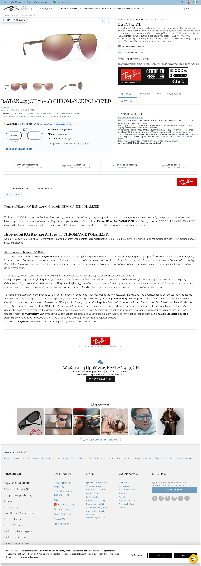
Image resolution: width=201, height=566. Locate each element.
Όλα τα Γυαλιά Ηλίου (164, 458)
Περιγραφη (127, 94)
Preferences (136, 555)
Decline (161, 555)
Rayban (7, 458)
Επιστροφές (61, 524)
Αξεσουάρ (13, 194)
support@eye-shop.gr (18, 495)
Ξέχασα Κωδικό (126, 504)
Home (7, 15)
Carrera (35, 458)
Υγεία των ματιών (94, 486)
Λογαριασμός (125, 486)
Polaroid (46, 458)
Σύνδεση (123, 482)
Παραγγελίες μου (127, 500)
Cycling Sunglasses (95, 493)
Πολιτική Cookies (15, 537)
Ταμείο (122, 507)
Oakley (17, 458)
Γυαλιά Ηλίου (13, 519)
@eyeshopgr (102, 404)
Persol (26, 458)
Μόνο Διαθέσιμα (21, 188)
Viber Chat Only (15, 489)
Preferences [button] (35, 557)
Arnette (56, 458)
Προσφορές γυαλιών (96, 504)
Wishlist (122, 497)
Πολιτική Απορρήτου (18, 531)
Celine (119, 458)
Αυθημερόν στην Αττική (37, 2)
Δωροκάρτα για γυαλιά (97, 507)
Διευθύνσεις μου (127, 489)
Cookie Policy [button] (90, 554)
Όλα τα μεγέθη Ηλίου (96, 517)
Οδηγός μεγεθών (44, 124)
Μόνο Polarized (45, 188)
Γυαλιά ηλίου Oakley (95, 500)
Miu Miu (82, 458)
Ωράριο (9, 501)
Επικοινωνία (12, 507)
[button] (48, 8)
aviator (145, 123)
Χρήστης (123, 493)
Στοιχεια (145, 94)
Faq (56, 499)
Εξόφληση (127, 101)
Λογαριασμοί (62, 514)
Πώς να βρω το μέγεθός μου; (18, 149)
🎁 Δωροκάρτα (63, 504)
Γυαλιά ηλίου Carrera (96, 489)
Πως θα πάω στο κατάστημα (64, 492)
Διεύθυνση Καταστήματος (21, 513)
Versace (128, 458)
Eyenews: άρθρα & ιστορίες (99, 482)
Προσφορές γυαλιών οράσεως (96, 512)
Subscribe (173, 489)
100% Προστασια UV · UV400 (135, 59)
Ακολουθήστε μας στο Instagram (102, 440)
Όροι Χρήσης (62, 509)
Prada (73, 458)
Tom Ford (93, 458)
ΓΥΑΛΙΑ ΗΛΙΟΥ (15, 15)
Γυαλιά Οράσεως (185, 458)
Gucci (65, 458)
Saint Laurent (107, 458)
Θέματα (138, 8)
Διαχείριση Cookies (16, 543)
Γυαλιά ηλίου (92, 497)
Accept (185, 555)
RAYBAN (24, 15)
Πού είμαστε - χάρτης (63, 484)
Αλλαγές (59, 519)
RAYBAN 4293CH (34, 15)
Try (158, 94)
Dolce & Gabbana (143, 458)
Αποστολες (174, 94)
